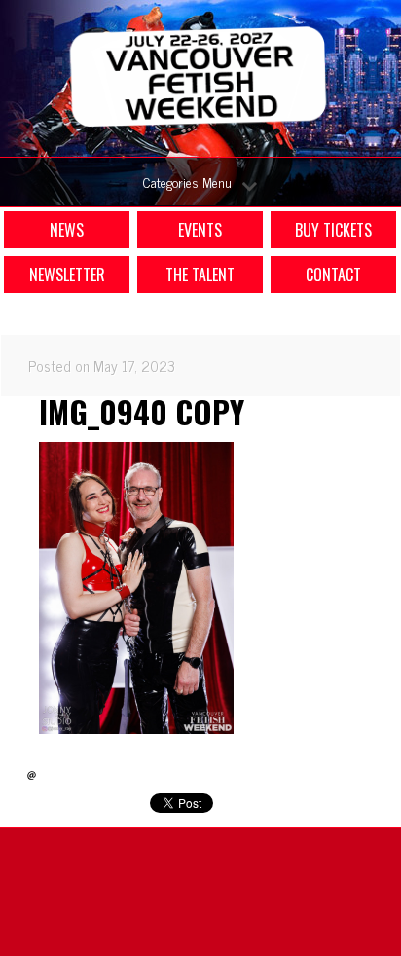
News (67, 229)
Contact (333, 274)
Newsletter (67, 274)
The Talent (200, 274)
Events (200, 229)
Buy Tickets (333, 229)
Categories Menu (187, 181)
